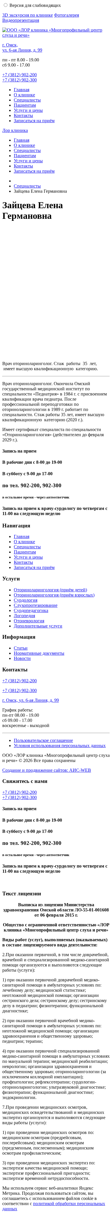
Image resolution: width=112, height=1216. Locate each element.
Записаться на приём (34, 120)
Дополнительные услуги (38, 625)
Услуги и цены (28, 110)
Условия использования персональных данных (60, 745)
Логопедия (24, 615)
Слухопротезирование (35, 605)
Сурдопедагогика (31, 610)
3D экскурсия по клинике (27, 15)
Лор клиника (15, 130)
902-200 (19, 74)
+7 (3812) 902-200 (19, 680)
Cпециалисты (27, 100)
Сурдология (25, 600)
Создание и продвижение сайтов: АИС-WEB (46, 770)
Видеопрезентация (20, 20)
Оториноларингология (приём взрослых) (54, 595)
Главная (21, 89)
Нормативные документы (39, 653)
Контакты (23, 115)
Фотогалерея (66, 15)
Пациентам (25, 105)
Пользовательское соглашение (43, 740)
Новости (22, 658)
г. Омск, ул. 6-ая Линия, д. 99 (30, 700)
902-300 (19, 79)
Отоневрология (29, 620)
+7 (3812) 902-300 (19, 690)
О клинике (24, 94)
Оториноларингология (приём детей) (50, 589)
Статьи (21, 648)
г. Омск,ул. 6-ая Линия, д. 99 (22, 47)
